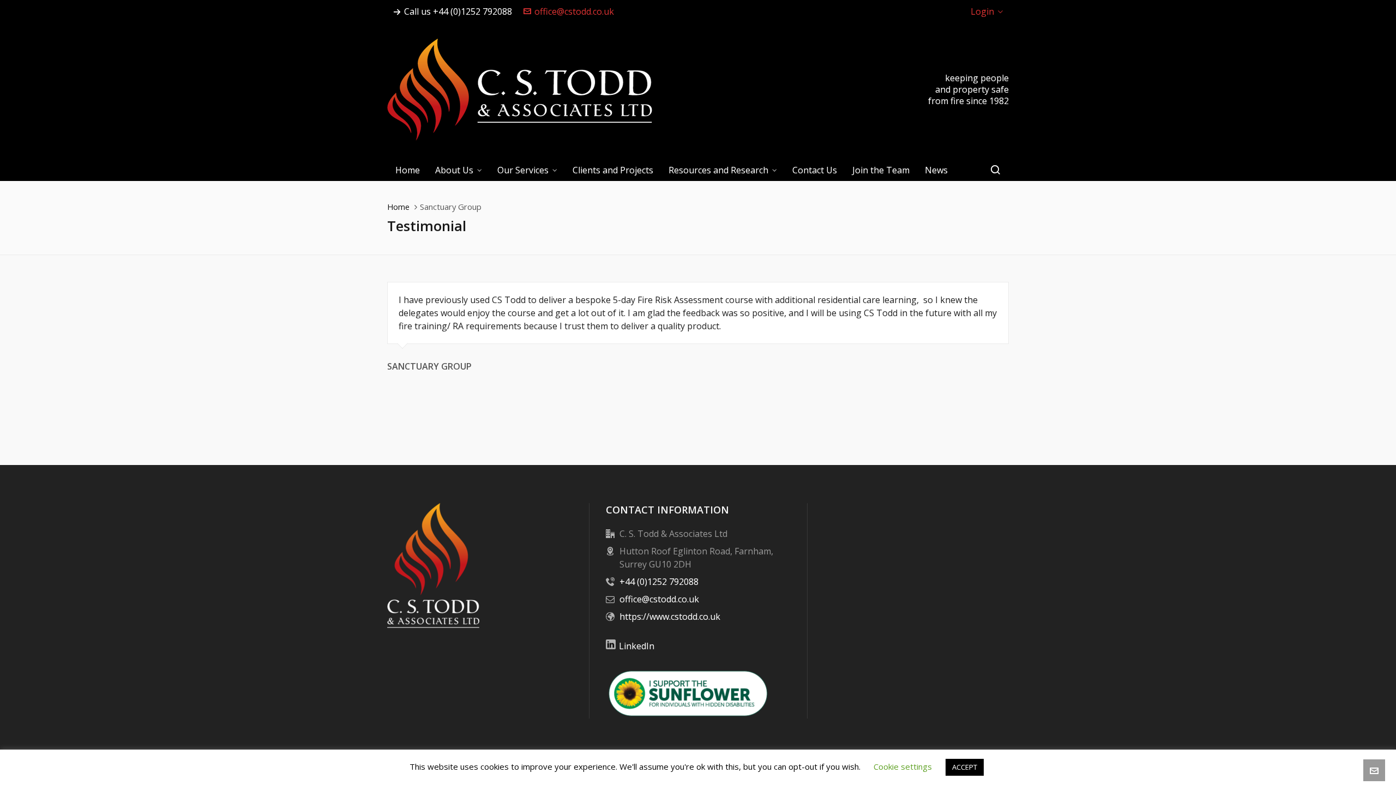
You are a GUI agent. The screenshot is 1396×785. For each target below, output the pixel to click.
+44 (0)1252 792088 (659, 582)
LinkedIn (636, 646)
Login (982, 11)
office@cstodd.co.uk (574, 11)
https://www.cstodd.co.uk (669, 617)
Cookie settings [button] (903, 766)
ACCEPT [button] (964, 767)
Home (398, 206)
